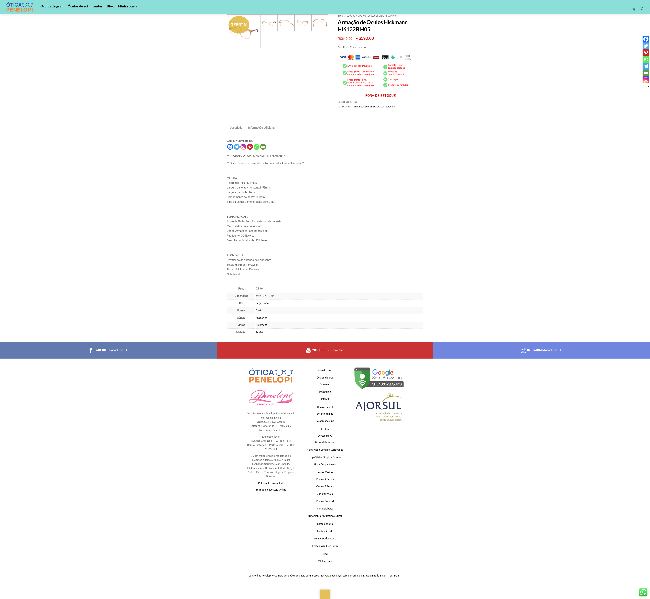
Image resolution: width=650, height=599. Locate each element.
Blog (110, 6)
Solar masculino (325, 421)
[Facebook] (230, 147)
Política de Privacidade (271, 483)
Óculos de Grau (376, 16)
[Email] (263, 147)
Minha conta (127, 6)
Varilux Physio (325, 493)
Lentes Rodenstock (325, 538)
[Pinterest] (250, 147)
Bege (259, 303)
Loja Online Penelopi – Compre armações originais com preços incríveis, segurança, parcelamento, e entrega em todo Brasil (317, 575)
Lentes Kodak (325, 531)
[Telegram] (646, 66)
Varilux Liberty (325, 508)
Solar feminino (325, 413)
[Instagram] (243, 147)
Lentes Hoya (325, 435)
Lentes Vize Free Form (325, 546)
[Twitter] (237, 147)
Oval (258, 310)
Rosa (266, 303)
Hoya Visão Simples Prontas (325, 457)
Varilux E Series (325, 486)
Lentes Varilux (325, 472)
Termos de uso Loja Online (271, 489)
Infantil (325, 399)
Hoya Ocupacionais (325, 464)
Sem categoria (388, 106)
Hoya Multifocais (325, 442)
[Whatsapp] (256, 147)
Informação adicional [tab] (261, 127)
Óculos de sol (78, 6)
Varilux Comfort (325, 501)
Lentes (97, 6)
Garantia (394, 575)
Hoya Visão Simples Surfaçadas (325, 449)
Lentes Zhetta (325, 523)
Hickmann (262, 325)
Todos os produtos (355, 16)
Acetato (260, 332)
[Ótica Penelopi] (20, 7)
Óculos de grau (51, 6)
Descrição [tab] (236, 127)
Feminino (391, 16)
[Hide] (648, 86)
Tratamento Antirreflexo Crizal (325, 515)
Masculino (325, 391)
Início (340, 16)
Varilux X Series (325, 479)
